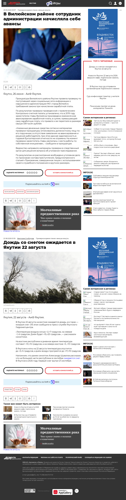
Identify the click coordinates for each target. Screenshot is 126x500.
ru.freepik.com (8, 305)
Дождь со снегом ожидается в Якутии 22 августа (103, 68)
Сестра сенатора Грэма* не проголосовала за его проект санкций (104, 201)
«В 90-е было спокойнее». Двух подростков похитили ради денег (107, 146)
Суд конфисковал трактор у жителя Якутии (103, 97)
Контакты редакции (30, 457)
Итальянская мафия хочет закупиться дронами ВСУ (107, 192)
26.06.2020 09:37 (9, 10)
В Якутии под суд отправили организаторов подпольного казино (103, 87)
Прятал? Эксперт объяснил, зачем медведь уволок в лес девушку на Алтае (107, 155)
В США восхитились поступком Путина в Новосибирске (105, 380)
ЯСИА (5, 81)
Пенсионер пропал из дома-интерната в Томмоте (103, 107)
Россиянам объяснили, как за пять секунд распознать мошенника (106, 372)
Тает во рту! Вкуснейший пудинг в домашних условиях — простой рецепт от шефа (107, 123)
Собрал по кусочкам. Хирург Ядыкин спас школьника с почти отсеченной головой (108, 131)
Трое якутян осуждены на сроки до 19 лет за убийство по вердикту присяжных (66, 417)
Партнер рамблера (44, 491)
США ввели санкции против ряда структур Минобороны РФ (106, 176)
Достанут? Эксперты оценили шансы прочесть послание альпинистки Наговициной (108, 318)
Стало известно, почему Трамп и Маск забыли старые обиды (105, 209)
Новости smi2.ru (11, 231)
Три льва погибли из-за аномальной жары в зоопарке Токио (107, 184)
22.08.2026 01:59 (9, 238)
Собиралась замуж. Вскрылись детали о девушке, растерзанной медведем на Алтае (106, 163)
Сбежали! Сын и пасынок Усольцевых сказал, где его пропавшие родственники (108, 302)
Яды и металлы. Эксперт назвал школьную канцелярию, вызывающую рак (106, 335)
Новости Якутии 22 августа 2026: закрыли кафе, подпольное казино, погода (103, 78)
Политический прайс (74, 457)
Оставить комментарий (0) (63, 173)
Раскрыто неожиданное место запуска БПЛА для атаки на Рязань (106, 364)
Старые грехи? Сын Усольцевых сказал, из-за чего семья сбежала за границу (107, 294)
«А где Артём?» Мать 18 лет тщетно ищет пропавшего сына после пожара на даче (107, 326)
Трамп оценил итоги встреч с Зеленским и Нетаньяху (104, 347)
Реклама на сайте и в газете (52, 457)
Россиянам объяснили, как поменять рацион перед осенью (107, 356)
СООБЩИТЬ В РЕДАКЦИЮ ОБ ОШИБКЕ (98, 457)
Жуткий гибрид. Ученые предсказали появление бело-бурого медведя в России (108, 310)
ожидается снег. (72, 358)
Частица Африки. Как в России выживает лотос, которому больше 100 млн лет (107, 139)
